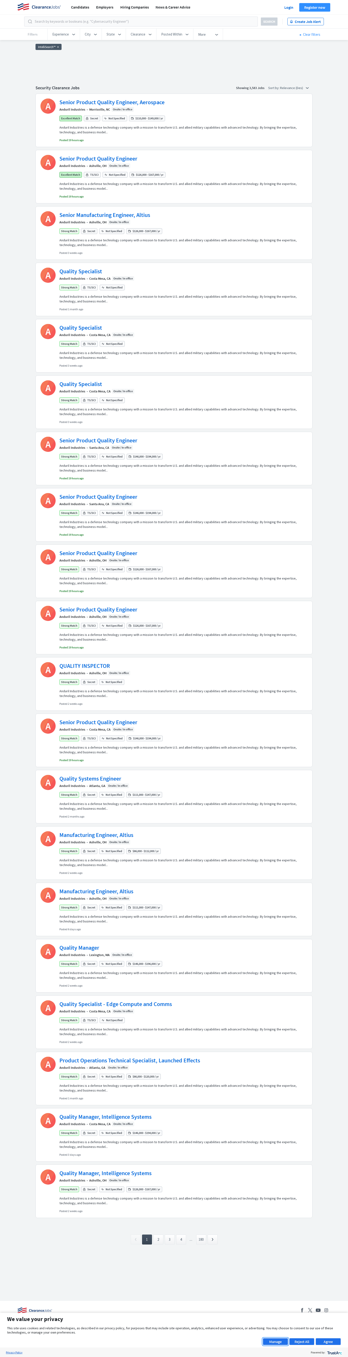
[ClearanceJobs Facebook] (302, 1310)
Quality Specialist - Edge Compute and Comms (115, 1004)
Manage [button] (275, 1341)
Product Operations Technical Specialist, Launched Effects (129, 1060)
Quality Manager (79, 947)
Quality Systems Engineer (90, 778)
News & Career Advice (173, 7)
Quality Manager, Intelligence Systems (105, 1116)
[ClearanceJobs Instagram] (326, 1310)
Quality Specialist (80, 271)
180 (201, 1239)
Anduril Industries (72, 109)
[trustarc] (334, 1352)
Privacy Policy (14, 1352)
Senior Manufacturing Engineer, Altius (104, 215)
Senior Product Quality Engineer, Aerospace (112, 102)
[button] (64, 34)
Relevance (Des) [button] (292, 88)
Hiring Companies (134, 7)
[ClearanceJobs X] (310, 1310)
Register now (314, 7)
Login (288, 7)
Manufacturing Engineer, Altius (96, 835)
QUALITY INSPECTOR (84, 666)
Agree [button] (328, 1341)
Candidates (80, 7)
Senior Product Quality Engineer (98, 158)
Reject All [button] (301, 1341)
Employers (104, 7)
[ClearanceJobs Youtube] (318, 1310)
